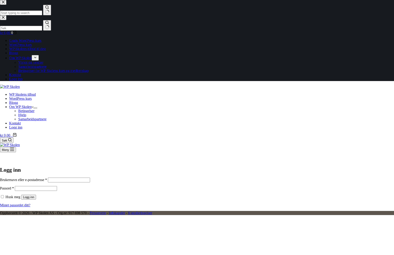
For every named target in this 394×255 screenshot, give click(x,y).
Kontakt (15, 123)
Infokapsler (117, 213)
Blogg (13, 103)
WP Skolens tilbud (22, 94)
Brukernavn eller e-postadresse (23, 180)
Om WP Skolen (20, 107)
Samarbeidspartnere (32, 119)
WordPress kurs (20, 98)
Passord (7, 188)
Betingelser (26, 111)
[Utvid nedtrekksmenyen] (35, 108)
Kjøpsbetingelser (140, 213)
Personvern (98, 213)
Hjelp (22, 115)
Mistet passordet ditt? (15, 205)
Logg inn (15, 127)
